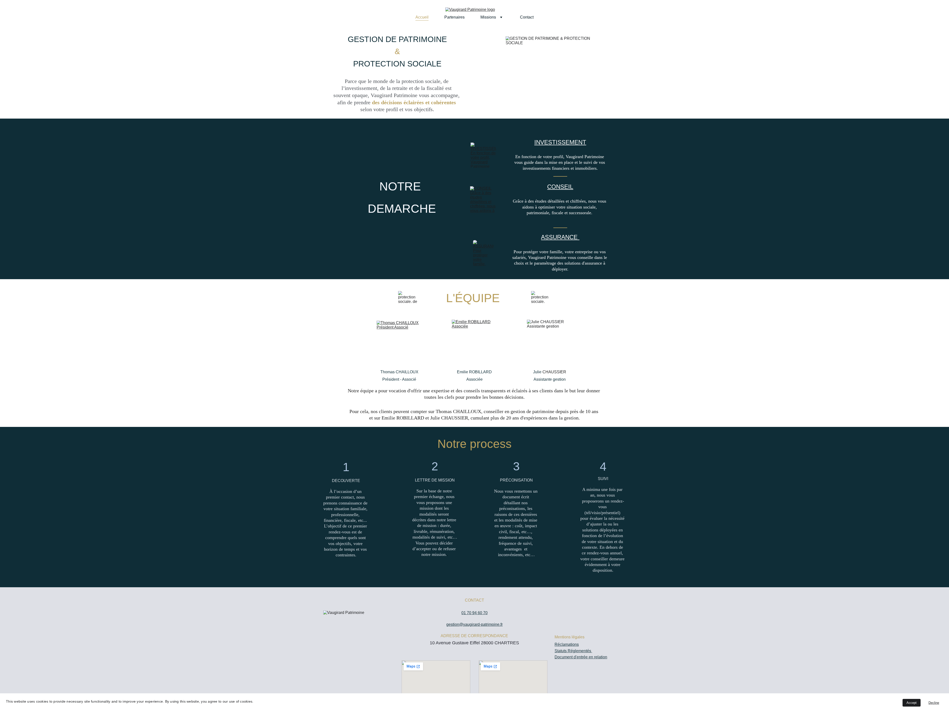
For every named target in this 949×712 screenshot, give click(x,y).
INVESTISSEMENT (560, 142)
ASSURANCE (560, 237)
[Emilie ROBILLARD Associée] (474, 342)
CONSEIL (560, 186)
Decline (933, 703)
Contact (527, 17)
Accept (911, 703)
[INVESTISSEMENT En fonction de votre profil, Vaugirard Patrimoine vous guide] (483, 155)
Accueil (422, 17)
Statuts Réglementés (573, 651)
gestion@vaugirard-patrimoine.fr (474, 624)
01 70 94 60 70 (474, 613)
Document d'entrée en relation (581, 657)
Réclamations (567, 644)
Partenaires (454, 17)
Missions (488, 17)
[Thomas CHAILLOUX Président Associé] (399, 342)
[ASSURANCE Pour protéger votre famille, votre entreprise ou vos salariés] (483, 253)
